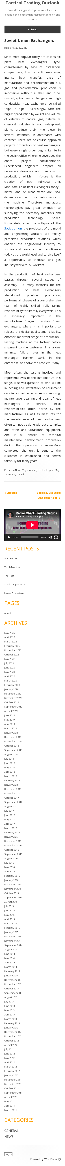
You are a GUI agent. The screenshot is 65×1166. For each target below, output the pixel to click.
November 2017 (12, 793)
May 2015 (9, 914)
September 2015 (13, 897)
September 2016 (13, 854)
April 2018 (9, 771)
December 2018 (12, 737)
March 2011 (10, 1110)
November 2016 (12, 845)
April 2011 (9, 1105)
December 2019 (12, 693)
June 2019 (9, 715)
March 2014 (10, 966)
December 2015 (12, 884)
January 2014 (11, 975)
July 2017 (9, 810)
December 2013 (12, 979)
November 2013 (12, 984)
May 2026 (9, 633)
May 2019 (9, 719)
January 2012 (11, 1075)
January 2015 (11, 932)
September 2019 (13, 706)
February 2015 (12, 927)
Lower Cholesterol (14, 593)
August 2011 (11, 1097)
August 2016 (11, 858)
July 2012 (9, 1049)
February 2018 (12, 780)
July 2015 (9, 906)
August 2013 (11, 997)
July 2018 (9, 758)
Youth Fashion (12, 567)
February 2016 (12, 875)
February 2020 (12, 685)
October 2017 (11, 797)
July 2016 (9, 862)
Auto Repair (10, 558)
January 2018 (11, 784)
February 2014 (12, 971)
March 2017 (10, 828)
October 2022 (11, 654)
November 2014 (12, 940)
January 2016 (11, 880)
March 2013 (10, 1019)
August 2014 (11, 949)
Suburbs (10, 492)
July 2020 (9, 663)
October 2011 (11, 1088)
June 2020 (9, 667)
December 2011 (12, 1079)
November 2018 (12, 741)
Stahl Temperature (14, 584)
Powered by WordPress (43, 1159)
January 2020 (11, 689)
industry (33, 470)
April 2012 (9, 1062)
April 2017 (9, 823)
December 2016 (12, 841)
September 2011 (13, 1092)
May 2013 (9, 1010)
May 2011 (9, 1101)
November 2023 (12, 650)
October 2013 (11, 988)
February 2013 (12, 1023)
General (11, 1130)
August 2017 (11, 806)
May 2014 (9, 958)
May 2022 (9, 659)
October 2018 (11, 745)
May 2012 (9, 1058)
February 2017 (12, 832)
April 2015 (9, 919)
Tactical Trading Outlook (32, 3)
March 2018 (10, 776)
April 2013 (9, 1014)
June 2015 (9, 910)
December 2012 (12, 1032)
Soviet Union (13, 228)
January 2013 (11, 1027)
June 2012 (9, 1053)
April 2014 (9, 962)
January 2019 (11, 732)
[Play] (9, 537)
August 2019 (11, 711)
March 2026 (10, 641)
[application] (32, 525)
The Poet (9, 575)
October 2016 (11, 849)
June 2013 (9, 1006)
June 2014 (9, 953)
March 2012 (10, 1066)
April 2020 (9, 676)
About (7, 613)
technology (45, 470)
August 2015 (11, 901)
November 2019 (12, 698)
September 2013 (13, 992)
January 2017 (11, 836)
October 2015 (11, 893)
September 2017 (13, 802)
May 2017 (9, 819)
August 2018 (11, 754)
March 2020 (10, 680)
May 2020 (9, 672)
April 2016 (9, 871)
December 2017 (12, 789)
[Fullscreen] (56, 537)
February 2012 (12, 1071)
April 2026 (9, 637)
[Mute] (50, 537)
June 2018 (9, 763)
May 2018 (9, 767)
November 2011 (12, 1084)
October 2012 (11, 1040)
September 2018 (13, 750)
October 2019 (11, 702)
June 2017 (9, 815)
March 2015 (10, 923)
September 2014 (13, 945)
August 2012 (11, 1045)
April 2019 (9, 724)
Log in (8, 1154)
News (18, 470)
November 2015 (12, 888)
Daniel (7, 47)
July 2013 (9, 1001)
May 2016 (9, 867)
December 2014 (12, 936)
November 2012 (12, 1036)
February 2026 (12, 646)
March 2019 (10, 728)
